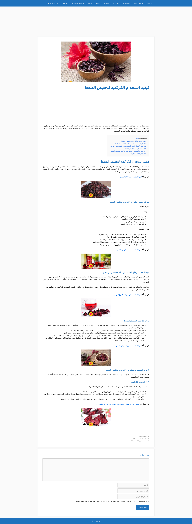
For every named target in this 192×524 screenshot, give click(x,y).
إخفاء (137, 138)
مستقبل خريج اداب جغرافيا (139, 441)
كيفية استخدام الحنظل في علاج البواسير (110, 404)
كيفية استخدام (143, 436)
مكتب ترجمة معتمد (53, 3)
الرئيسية (149, 3)
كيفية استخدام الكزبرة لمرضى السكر (129, 345)
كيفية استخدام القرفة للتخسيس (131, 177)
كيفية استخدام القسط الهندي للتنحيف (129, 250)
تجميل (90, 3)
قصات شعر (126, 3)
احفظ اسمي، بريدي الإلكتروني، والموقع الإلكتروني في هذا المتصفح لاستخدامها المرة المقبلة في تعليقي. (111, 501)
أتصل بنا (65, 3)
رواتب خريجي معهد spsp (139, 438)
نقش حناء (116, 3)
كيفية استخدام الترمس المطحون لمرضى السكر (125, 294)
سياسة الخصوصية (78, 3)
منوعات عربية (138, 3)
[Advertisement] (96, 21)
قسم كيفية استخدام (132, 404)
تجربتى (98, 3)
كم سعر (106, 3)
